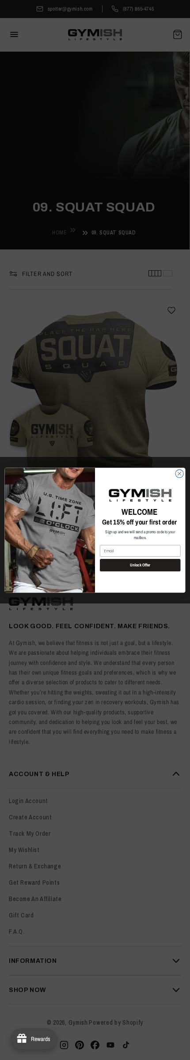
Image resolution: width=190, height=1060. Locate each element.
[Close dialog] (179, 473)
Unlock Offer (140, 565)
